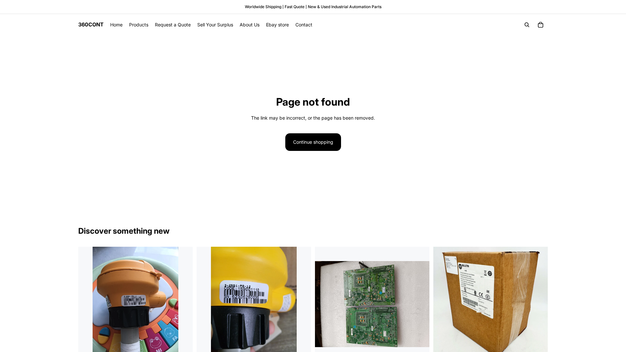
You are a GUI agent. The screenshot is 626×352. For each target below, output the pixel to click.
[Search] (527, 25)
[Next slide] (183, 304)
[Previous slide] (88, 304)
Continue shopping (313, 142)
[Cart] (540, 25)
